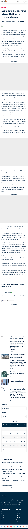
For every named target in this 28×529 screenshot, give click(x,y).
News (12, 351)
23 (24, 441)
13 (14, 437)
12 (10, 437)
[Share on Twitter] (4, 526)
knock (23, 284)
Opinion (3, 7)
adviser (8, 284)
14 (17, 437)
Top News (13, 385)
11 (6, 437)
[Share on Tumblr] (20, 526)
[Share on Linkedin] (17, 526)
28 (17, 445)
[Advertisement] (14, 76)
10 (3, 437)
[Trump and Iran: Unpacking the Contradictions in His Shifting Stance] (5, 382)
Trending (13, 400)
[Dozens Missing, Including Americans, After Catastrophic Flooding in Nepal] (5, 374)
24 (3, 445)
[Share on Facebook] (1, 526)
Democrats (13, 284)
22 (21, 441)
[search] (18, 1)
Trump (5, 286)
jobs (21, 284)
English (6, 300)
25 (6, 445)
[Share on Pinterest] (11, 526)
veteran (9, 286)
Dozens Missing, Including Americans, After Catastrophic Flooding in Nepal (17, 373)
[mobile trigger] (2, 1)
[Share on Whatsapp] (14, 526)
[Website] (26, 293)
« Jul (2, 453)
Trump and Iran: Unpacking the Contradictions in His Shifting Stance (17, 381)
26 (10, 445)
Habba (17, 284)
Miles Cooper (6, 21)
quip (2, 286)
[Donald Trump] (5, 1)
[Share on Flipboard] (7, 526)
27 (14, 445)
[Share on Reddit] (23, 526)
